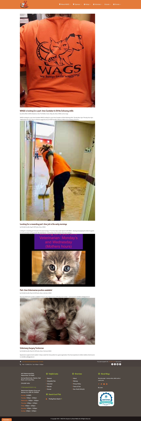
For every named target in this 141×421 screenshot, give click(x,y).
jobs (54, 113)
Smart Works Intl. (76, 418)
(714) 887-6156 (112, 361)
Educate (106, 4)
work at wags (65, 113)
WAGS (59, 113)
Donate (49, 389)
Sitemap (75, 381)
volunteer (45, 293)
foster (47, 113)
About (75, 378)
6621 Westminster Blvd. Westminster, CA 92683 (27, 374)
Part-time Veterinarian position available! (36, 290)
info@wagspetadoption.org (28, 387)
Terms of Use (77, 386)
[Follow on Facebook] (112, 364)
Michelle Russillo (25, 227)
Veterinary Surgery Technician (32, 348)
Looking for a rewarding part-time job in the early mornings (43, 224)
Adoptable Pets (51, 381)
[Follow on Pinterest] (120, 364)
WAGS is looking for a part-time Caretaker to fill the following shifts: (47, 111)
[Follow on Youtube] (117, 364)
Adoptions (34, 113)
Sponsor (49, 378)
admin (22, 113)
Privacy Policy (77, 384)
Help (51, 113)
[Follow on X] (115, 364)
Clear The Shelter (41, 113)
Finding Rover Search (55, 399)
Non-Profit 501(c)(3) (79, 389)
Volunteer (49, 384)
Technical (45, 351)
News (56, 113)
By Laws (100, 387)
